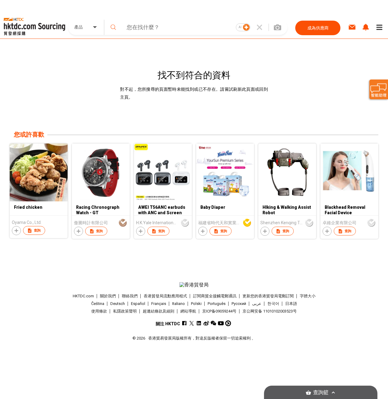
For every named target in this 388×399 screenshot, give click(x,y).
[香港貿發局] (194, 285)
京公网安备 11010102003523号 (269, 311)
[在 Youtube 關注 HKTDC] (221, 323)
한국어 (273, 303)
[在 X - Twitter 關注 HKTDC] (192, 323)
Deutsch (117, 303)
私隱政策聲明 (125, 311)
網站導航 (188, 311)
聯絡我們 (130, 296)
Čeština (97, 303)
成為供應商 (318, 27)
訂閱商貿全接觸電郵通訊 (214, 296)
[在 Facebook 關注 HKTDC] (184, 323)
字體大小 (308, 296)
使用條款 (99, 311)
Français (158, 303)
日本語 (291, 303)
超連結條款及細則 (158, 311)
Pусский (239, 303)
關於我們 (108, 296)
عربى (256, 303)
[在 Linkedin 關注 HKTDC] (199, 323)
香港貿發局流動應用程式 (165, 296)
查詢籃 (321, 392)
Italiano (178, 303)
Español (138, 303)
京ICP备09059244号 (219, 311)
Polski (196, 303)
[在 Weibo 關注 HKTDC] (206, 323)
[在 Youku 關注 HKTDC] (228, 323)
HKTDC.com (83, 296)
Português (217, 303)
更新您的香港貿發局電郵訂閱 (268, 296)
